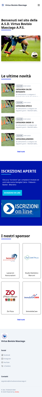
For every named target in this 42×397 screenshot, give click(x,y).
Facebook (7, 355)
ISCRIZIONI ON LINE (12, 193)
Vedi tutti (21, 151)
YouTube (6, 362)
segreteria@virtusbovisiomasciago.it (13, 381)
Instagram (7, 359)
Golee (17, 392)
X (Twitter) (7, 366)
